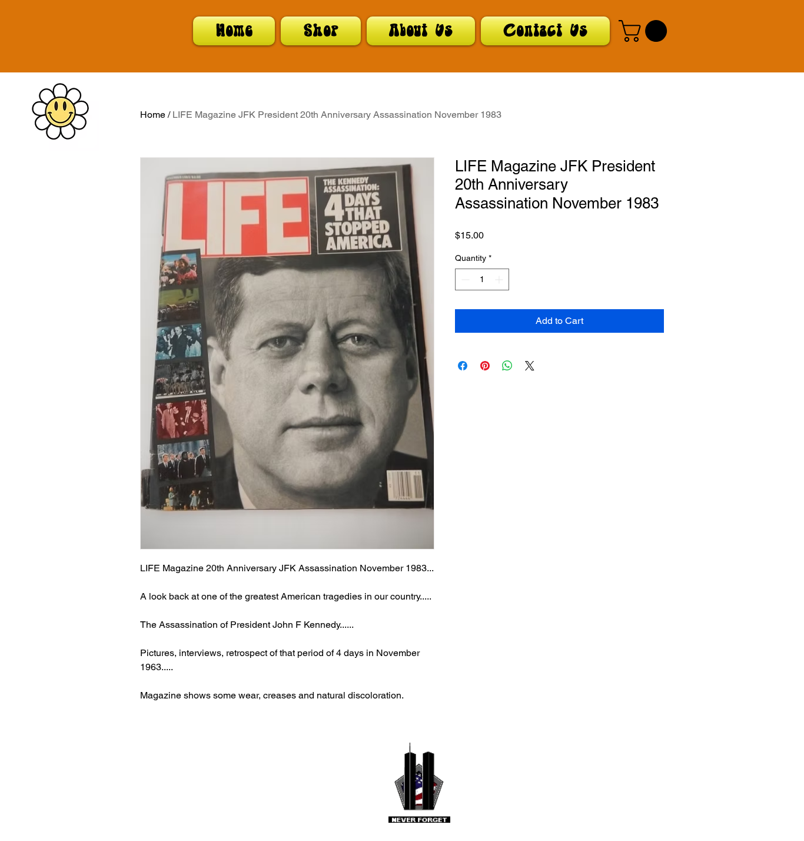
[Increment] (500, 279)
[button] (645, 31)
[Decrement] (464, 279)
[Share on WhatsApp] (507, 366)
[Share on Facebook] (463, 366)
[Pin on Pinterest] (485, 366)
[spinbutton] (482, 279)
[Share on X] (530, 366)
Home (152, 114)
